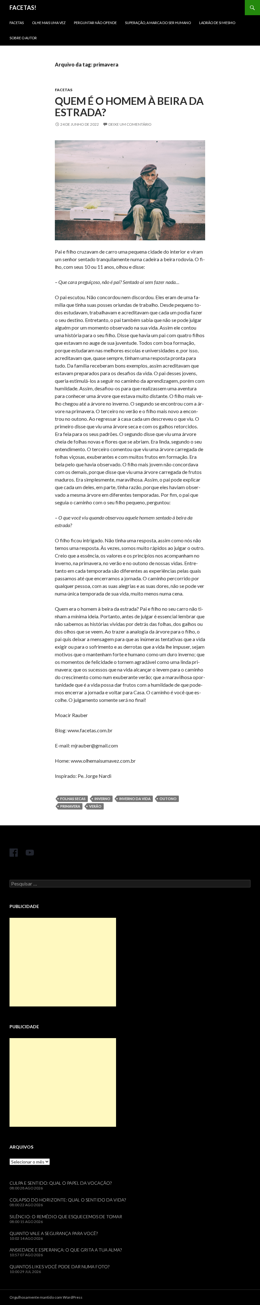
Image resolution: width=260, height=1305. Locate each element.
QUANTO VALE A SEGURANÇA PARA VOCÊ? (54, 1233)
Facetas (17, 23)
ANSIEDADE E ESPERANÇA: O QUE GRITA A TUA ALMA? (66, 1249)
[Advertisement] (63, 962)
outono (168, 799)
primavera (70, 806)
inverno (102, 799)
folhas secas (73, 799)
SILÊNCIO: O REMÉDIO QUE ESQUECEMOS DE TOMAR (66, 1216)
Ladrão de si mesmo (217, 23)
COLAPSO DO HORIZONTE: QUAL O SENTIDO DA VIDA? (68, 1199)
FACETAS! (23, 7)
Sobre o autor (23, 38)
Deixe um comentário (130, 124)
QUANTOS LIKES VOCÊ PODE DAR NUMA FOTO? (59, 1266)
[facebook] (14, 852)
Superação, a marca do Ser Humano (158, 23)
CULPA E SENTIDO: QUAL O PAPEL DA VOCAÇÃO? (61, 1183)
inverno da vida (135, 799)
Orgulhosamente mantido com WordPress (46, 1297)
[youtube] (30, 852)
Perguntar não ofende (95, 23)
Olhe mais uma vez (49, 23)
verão (95, 806)
